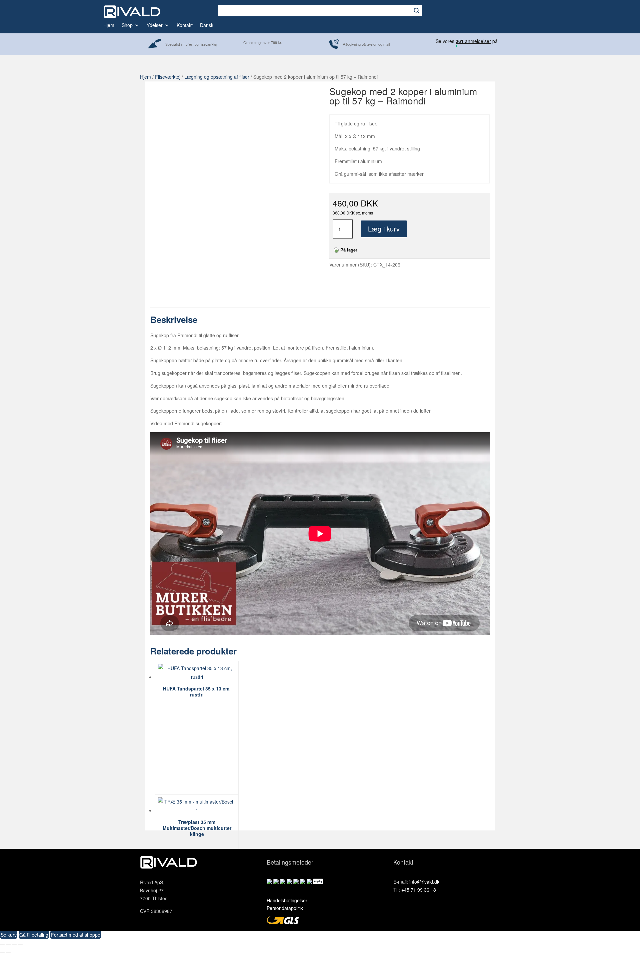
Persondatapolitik (285, 908)
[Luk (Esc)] (20, 944)
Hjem (108, 25)
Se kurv (9, 934)
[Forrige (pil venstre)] (2, 952)
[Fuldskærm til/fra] (8, 944)
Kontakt (185, 25)
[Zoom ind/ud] (2, 944)
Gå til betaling (33, 934)
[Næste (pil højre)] (8, 952)
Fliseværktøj (167, 76)
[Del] (14, 944)
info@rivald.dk (424, 881)
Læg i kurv (384, 228)
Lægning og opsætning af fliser (216, 76)
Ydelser (155, 25)
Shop (127, 25)
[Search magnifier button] (416, 10)
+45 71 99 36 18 (418, 889)
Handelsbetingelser (287, 900)
